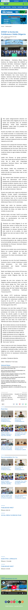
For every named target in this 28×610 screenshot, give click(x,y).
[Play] (3, 593)
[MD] (6, 4)
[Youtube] (14, 602)
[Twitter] (8, 602)
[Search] (26, 4)
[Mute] (22, 593)
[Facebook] (6, 602)
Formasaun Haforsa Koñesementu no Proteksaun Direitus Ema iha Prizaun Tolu (13, 367)
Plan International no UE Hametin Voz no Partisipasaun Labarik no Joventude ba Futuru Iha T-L (13, 387)
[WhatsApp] (17, 602)
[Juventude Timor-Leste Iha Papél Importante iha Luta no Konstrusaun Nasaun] (21, 428)
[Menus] (2, 4)
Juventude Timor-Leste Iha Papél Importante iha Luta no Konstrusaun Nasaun (13, 378)
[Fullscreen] (25, 593)
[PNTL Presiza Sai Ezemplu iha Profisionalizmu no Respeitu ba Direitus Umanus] (21, 414)
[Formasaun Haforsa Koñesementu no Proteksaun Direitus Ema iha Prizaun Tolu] (7, 414)
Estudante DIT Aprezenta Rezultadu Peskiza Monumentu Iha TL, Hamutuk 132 (21, 396)
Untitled (14, 1)
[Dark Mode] (23, 4)
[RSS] (22, 602)
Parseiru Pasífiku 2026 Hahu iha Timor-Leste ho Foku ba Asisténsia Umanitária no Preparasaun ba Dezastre (13, 382)
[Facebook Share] (14, 404)
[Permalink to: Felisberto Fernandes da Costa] (2, 37)
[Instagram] (11, 602)
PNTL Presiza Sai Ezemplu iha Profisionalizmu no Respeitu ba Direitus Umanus (13, 371)
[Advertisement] (14, 103)
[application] (14, 587)
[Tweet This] (17, 404)
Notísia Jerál (4, 29)
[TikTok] (20, 602)
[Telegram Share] (23, 404)
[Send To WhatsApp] (26, 404)
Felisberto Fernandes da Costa (10, 36)
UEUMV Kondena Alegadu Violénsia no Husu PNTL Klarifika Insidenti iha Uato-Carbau (13, 374)
